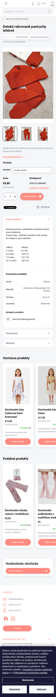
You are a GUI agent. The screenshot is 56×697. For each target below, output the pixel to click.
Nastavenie (28, 680)
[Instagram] (12, 618)
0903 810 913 (15, 605)
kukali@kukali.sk (16, 599)
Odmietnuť (14, 689)
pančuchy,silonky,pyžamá (23, 319)
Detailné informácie (12, 157)
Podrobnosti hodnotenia (39, 37)
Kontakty (17, 628)
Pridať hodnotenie (16, 571)
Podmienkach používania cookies (30, 672)
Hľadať (49, 12)
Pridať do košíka (29, 196)
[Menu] (52, 3)
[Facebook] (5, 618)
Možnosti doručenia (39, 188)
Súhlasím (41, 689)
